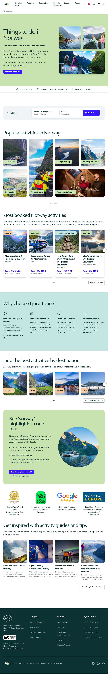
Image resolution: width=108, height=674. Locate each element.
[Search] (84, 4)
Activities (30, 3)
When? (63, 111)
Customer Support (37, 622)
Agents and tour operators (94, 637)
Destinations (43, 3)
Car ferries (61, 640)
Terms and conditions (38, 632)
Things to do (7, 11)
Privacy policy (35, 637)
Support (67, 3)
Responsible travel (91, 627)
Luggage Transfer (63, 645)
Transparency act (90, 632)
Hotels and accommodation (63, 634)
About (77, 3)
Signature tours (18, 4)
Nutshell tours (62, 622)
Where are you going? (42, 111)
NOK (93, 4)
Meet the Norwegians (57, 4)
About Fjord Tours (91, 622)
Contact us (34, 627)
